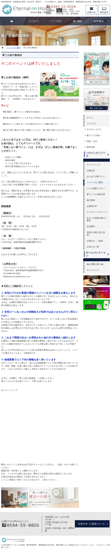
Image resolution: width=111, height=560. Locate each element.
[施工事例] (77, 21)
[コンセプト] (34, 21)
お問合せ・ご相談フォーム (92, 523)
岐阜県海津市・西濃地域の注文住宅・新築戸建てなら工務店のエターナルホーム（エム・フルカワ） (65, 545)
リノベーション (94, 164)
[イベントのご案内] (55, 21)
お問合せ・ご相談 (95, 241)
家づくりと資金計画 (96, 194)
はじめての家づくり (96, 176)
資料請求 (104, 10)
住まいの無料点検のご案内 (97, 219)
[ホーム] (2, 47)
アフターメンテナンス (97, 212)
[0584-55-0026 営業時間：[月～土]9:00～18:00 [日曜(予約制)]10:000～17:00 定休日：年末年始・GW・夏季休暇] (64, 10)
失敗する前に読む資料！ (96, 233)
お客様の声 (92, 206)
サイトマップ (93, 270)
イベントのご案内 (95, 182)
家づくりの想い (94, 135)
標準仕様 (91, 147)
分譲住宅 (91, 170)
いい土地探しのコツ (96, 188)
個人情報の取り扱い (96, 264)
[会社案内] (98, 21)
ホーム (90, 117)
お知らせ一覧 (93, 246)
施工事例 (91, 200)
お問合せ (91, 10)
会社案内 (91, 226)
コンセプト (92, 123)
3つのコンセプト (94, 129)
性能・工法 (92, 141)
